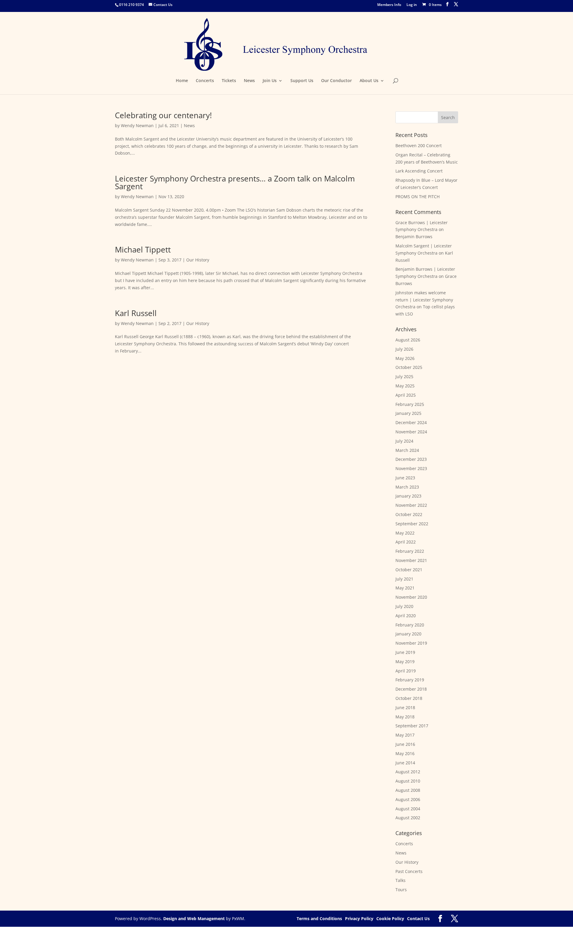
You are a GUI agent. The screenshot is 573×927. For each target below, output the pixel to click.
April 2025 (405, 395)
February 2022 (409, 551)
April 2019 (405, 671)
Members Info (389, 5)
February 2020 (409, 625)
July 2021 (404, 579)
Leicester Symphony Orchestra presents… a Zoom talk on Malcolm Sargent (235, 182)
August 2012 (407, 771)
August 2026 (407, 340)
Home (182, 80)
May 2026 (405, 358)
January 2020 (408, 634)
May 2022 (405, 533)
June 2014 (405, 763)
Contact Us (418, 918)
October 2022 (408, 514)
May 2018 (405, 717)
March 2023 (407, 487)
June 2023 (405, 478)
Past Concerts (409, 871)
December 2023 (411, 459)
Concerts (205, 80)
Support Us (301, 80)
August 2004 (407, 808)
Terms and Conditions (319, 918)
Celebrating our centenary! (163, 115)
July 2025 (404, 376)
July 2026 (404, 349)
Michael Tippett (143, 249)
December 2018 (411, 689)
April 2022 (405, 542)
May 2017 (405, 735)
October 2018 (408, 698)
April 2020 (405, 615)
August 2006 (407, 799)
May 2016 (405, 753)
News (249, 80)
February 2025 (409, 404)
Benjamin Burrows (413, 236)
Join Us (270, 80)
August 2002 (407, 817)
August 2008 (407, 790)
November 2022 (411, 505)
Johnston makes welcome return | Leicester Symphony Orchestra (424, 300)
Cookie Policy (390, 918)
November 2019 (411, 643)
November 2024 (411, 432)
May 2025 (405, 386)
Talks (400, 880)
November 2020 (411, 597)
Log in (411, 5)
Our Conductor (336, 80)
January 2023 (408, 496)
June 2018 (405, 707)
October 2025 (408, 367)
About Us (369, 80)
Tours (401, 889)
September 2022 (411, 523)
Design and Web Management (194, 918)
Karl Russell (136, 313)
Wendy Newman (137, 125)
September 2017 (411, 726)
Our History (197, 260)
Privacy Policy (359, 918)
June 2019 (405, 652)
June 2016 (405, 744)
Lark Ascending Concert (419, 171)
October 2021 (408, 569)
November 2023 (411, 468)
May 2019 (405, 661)
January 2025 (408, 413)
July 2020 (404, 606)
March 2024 (407, 450)
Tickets (229, 80)
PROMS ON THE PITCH (417, 196)
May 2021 (405, 588)
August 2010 (407, 781)
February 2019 (409, 680)
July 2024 (404, 441)
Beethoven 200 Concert (418, 145)
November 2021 (411, 560)
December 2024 (411, 422)
